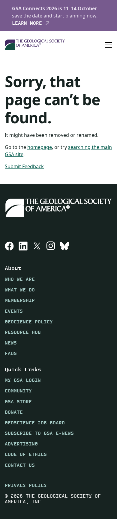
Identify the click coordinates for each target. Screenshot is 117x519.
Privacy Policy (26, 485)
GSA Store (18, 401)
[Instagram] (50, 245)
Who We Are (20, 279)
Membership (20, 300)
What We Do (20, 290)
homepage (39, 147)
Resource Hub (23, 332)
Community (18, 391)
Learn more (27, 23)
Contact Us (20, 465)
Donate (14, 412)
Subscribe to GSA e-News (39, 433)
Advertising (21, 444)
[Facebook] (9, 245)
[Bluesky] (64, 245)
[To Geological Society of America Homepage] (35, 44)
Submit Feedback (24, 166)
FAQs (11, 353)
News (11, 343)
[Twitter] (36, 245)
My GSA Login (23, 380)
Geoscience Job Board (35, 423)
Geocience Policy (29, 322)
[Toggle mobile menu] (108, 44)
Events (14, 311)
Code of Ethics (26, 454)
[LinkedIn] (23, 245)
